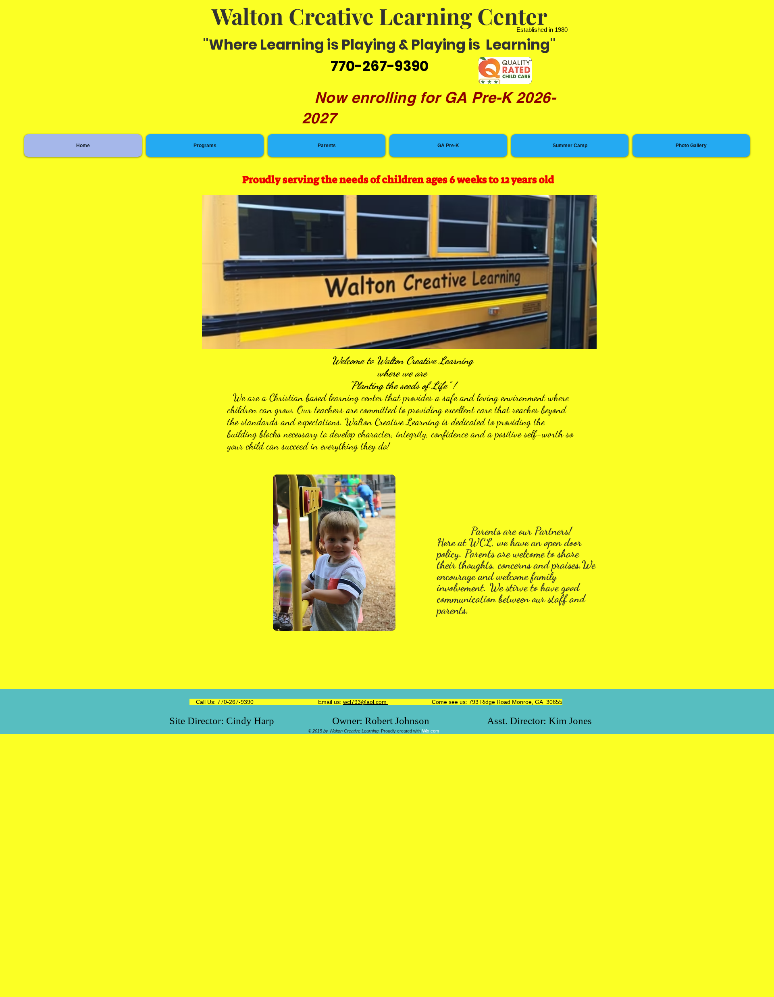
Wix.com (430, 730)
